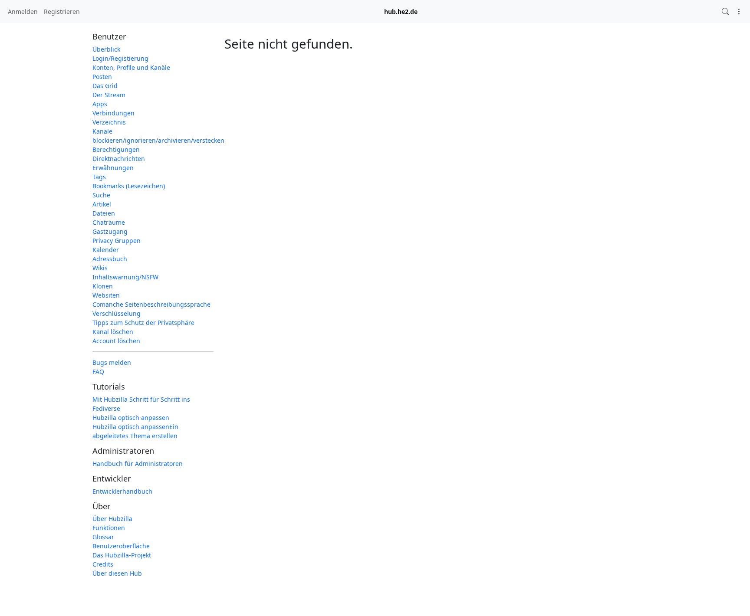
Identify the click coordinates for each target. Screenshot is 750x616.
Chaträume (108, 222)
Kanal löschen (112, 332)
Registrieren (62, 11)
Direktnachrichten (118, 158)
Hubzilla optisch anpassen (130, 417)
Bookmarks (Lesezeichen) (128, 186)
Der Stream (108, 95)
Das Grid (105, 86)
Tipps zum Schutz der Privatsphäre (143, 322)
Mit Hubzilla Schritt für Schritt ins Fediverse (141, 404)
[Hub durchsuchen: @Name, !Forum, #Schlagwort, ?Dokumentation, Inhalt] (725, 11)
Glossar (103, 537)
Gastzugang (110, 231)
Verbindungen (113, 113)
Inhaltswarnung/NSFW (125, 277)
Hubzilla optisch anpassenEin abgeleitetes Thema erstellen (135, 431)
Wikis (100, 268)
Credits (102, 564)
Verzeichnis (109, 122)
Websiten (106, 295)
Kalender (105, 250)
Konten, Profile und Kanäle (131, 67)
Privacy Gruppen (116, 240)
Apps (99, 104)
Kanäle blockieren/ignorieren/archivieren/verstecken (153, 135)
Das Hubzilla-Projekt (121, 555)
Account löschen (116, 341)
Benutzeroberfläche (121, 546)
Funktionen (108, 528)
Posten (102, 76)
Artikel (101, 204)
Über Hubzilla (112, 518)
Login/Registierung (120, 58)
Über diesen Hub (117, 573)
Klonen (102, 286)
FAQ (98, 371)
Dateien (103, 213)
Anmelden (23, 11)
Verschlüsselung (116, 313)
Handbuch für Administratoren (137, 463)
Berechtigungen (116, 149)
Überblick (106, 49)
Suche (101, 195)
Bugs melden (111, 362)
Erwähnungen (113, 168)
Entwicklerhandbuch (122, 491)
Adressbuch (109, 259)
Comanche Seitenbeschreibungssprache (151, 304)
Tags (99, 177)
